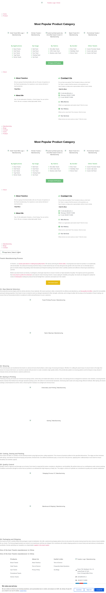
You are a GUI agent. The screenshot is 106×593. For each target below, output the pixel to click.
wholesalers (18, 276)
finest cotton (62, 263)
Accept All (99, 589)
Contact (5, 247)
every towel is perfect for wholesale (22, 274)
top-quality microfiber (86, 291)
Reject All (89, 589)
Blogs (4, 246)
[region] (53, 588)
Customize (79, 589)
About (5, 190)
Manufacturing (7, 244)
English (16, 252)
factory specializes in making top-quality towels (32, 263)
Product (5, 133)
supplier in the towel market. (41, 545)
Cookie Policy (23, 590)
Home (5, 132)
